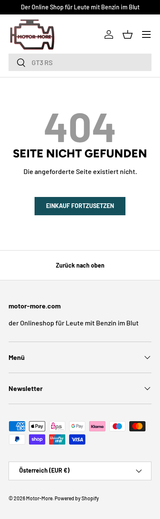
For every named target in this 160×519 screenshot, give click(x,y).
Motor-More (39, 498)
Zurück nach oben (80, 265)
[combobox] (80, 62)
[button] (127, 34)
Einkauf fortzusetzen (80, 205)
